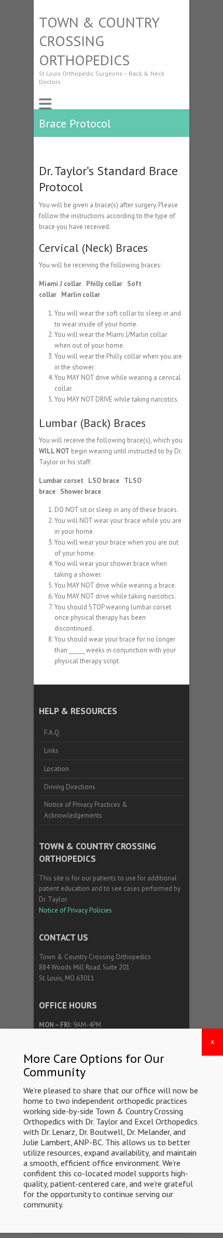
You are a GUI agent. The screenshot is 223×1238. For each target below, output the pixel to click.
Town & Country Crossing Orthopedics (99, 41)
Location (56, 768)
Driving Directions (69, 786)
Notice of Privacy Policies (75, 910)
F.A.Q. (52, 732)
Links (51, 750)
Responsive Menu (45, 103)
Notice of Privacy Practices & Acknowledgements (86, 810)
